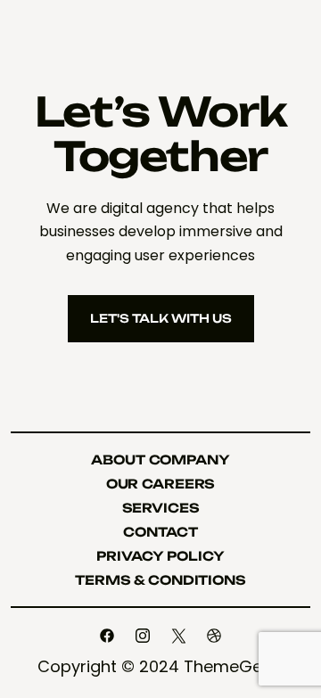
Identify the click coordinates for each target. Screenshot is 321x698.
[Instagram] (143, 636)
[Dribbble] (214, 636)
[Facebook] (107, 636)
